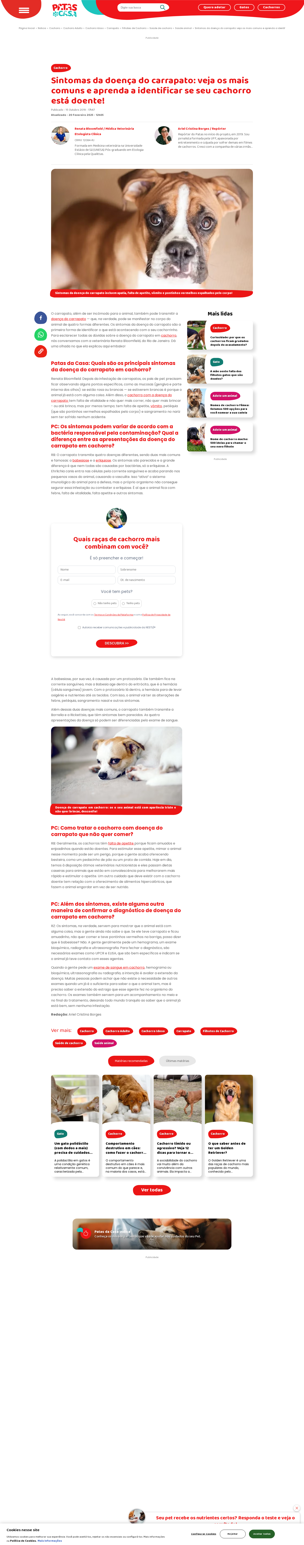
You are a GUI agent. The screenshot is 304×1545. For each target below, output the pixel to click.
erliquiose (103, 460)
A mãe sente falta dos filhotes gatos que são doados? (226, 375)
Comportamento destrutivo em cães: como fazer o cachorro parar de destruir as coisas (126, 1153)
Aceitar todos (262, 1534)
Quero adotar (214, 7)
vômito (156, 406)
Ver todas (152, 1190)
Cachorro (61, 68)
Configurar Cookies (203, 1534)
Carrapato (183, 1031)
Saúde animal (104, 1043)
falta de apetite (121, 843)
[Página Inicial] (64, 10)
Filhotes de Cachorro (218, 1031)
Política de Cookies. (23, 1541)
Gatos (244, 7)
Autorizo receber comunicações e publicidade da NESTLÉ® (119, 627)
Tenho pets (133, 603)
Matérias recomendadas (131, 1061)
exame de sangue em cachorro (119, 967)
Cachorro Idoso (153, 1031)
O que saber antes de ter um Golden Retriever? (227, 1148)
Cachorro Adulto (117, 1031)
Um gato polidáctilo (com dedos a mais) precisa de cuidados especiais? (72, 1150)
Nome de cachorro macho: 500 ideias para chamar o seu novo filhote (229, 443)
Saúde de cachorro (69, 1043)
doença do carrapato (68, 319)
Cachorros (271, 7)
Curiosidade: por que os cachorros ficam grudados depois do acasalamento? (229, 341)
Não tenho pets (107, 603)
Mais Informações (50, 1541)
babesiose (80, 460)
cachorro (168, 335)
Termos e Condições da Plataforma (113, 615)
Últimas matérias (177, 1061)
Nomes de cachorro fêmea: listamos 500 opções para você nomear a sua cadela (229, 409)
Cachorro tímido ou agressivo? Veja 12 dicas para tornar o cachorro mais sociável (177, 1150)
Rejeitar (232, 1534)
